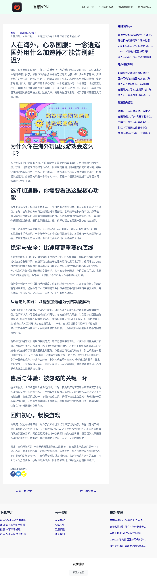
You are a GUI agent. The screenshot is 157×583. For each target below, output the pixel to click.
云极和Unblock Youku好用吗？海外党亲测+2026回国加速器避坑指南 (136, 46)
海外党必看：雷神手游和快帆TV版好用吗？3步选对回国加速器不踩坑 (136, 57)
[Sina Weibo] (24, 474)
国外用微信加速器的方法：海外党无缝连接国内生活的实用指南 (136, 78)
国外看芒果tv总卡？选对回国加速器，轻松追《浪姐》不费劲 (136, 84)
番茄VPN (41, 7)
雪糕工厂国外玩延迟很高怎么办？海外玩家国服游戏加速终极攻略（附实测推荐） (136, 122)
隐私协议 (60, 525)
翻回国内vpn (144, 7)
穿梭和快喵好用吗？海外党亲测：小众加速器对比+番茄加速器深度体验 (136, 40)
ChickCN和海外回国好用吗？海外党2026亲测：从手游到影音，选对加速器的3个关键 (136, 51)
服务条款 (60, 520)
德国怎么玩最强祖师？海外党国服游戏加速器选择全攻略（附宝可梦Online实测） (136, 111)
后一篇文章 (88, 491)
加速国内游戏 (106, 7)
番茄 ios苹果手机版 (10, 529)
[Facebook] (13, 474)
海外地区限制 (125, 7)
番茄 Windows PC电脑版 (13, 520)
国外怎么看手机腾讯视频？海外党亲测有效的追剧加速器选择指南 (136, 95)
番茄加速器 (78, 572)
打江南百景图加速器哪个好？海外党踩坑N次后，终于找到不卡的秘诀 (136, 127)
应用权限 (60, 529)
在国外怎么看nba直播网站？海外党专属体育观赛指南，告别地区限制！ (136, 89)
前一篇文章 (23, 491)
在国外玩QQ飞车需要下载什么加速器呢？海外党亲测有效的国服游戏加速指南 (136, 116)
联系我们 (60, 534)
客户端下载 (88, 7)
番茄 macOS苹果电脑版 (12, 525)
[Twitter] (18, 474)
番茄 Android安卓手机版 (13, 534)
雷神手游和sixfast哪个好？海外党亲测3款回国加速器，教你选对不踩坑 (136, 35)
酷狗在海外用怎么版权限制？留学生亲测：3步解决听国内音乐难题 (136, 73)
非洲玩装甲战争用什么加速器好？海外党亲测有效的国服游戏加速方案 (136, 133)
